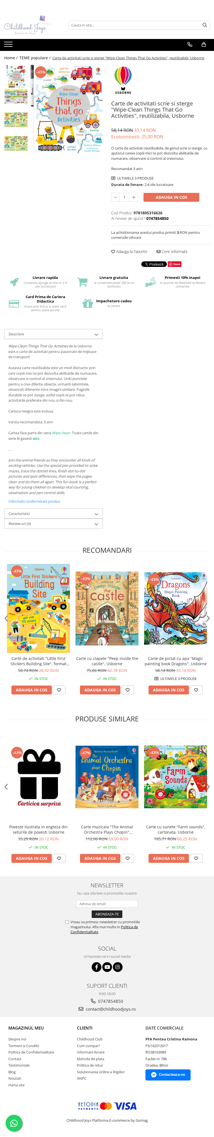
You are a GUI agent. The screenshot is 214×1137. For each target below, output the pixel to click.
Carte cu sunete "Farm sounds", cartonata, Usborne (175, 829)
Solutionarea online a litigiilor (101, 1071)
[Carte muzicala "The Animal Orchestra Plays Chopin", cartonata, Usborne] (107, 777)
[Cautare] (205, 25)
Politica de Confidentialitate (31, 1052)
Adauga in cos (171, 197)
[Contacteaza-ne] (190, 44)
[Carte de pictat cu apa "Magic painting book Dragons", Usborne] (175, 608)
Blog (12, 1071)
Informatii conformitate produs (34, 501)
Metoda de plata (90, 1058)
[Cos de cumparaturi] (204, 44)
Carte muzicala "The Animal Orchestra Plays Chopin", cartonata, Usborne (107, 829)
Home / (11, 57)
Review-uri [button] (20, 523)
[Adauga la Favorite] (59, 690)
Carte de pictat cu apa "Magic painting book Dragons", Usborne (176, 661)
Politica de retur (90, 1065)
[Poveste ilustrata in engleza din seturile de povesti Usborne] (38, 777)
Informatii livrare (90, 1052)
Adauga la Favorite (131, 251)
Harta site (16, 1084)
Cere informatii (173, 251)
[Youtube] (107, 967)
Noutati (14, 1078)
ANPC (81, 1078)
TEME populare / (36, 57)
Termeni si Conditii (23, 1045)
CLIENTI (85, 1028)
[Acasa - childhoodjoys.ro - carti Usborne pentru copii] (32, 25)
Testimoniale (19, 1065)
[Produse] (9, 46)
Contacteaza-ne (172, 1074)
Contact (14, 1058)
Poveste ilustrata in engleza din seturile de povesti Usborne (38, 829)
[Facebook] (96, 967)
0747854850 (110, 1001)
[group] (67, 109)
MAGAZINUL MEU (26, 1028)
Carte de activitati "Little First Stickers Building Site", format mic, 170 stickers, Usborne (38, 661)
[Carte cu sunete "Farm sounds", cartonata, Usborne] (175, 776)
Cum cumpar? (88, 1045)
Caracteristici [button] (19, 513)
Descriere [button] (16, 334)
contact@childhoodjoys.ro (110, 1009)
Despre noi (17, 1039)
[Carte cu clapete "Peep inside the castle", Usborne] (107, 608)
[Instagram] (118, 967)
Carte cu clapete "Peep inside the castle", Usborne (107, 661)
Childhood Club (90, 1039)
